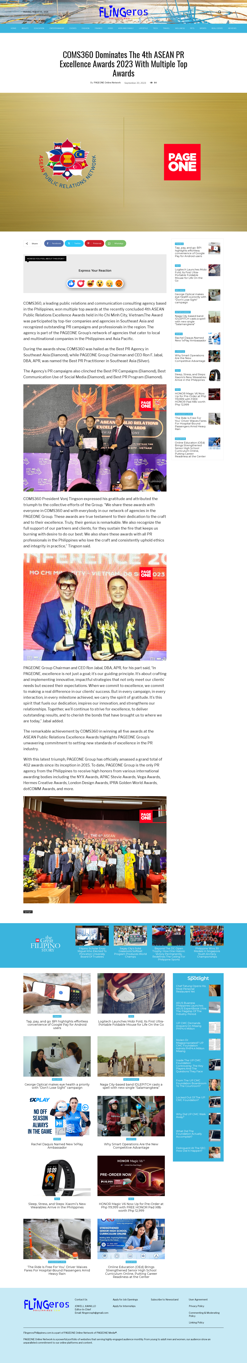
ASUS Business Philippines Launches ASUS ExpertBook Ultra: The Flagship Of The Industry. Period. (191, 1008)
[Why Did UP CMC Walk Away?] (214, 1118)
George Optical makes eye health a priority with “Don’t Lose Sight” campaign (190, 298)
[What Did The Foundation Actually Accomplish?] (214, 1135)
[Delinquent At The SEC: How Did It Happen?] (214, 1152)
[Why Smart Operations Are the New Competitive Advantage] (214, 356)
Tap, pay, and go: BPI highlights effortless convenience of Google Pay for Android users (190, 252)
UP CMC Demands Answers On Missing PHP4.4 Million (188, 1025)
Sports (179, 334)
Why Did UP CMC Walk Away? (191, 1116)
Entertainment (183, 312)
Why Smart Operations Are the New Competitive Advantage (190, 358)
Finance (179, 244)
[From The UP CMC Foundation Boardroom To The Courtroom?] (214, 1085)
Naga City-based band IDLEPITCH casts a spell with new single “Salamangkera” (190, 320)
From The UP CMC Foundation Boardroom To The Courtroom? (191, 1083)
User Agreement (198, 1299)
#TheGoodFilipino (184, 414)
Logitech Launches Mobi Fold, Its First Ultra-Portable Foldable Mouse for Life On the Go (191, 275)
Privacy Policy (196, 1306)
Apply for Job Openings (125, 1299)
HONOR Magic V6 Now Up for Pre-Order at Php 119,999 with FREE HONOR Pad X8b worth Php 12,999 (190, 399)
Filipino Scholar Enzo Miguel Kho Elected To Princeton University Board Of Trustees (92, 952)
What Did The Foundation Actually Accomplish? (189, 1133)
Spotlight (28, 912)
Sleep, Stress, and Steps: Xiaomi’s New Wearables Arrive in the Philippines (190, 377)
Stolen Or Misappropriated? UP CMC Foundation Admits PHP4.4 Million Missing (190, 1045)
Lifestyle (180, 351)
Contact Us (81, 1299)
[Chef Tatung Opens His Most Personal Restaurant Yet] (214, 990)
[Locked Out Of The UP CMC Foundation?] (214, 1102)
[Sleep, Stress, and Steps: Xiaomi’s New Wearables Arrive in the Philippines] (214, 375)
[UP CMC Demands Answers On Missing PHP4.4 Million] (214, 1027)
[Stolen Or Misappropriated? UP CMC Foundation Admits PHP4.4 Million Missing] (214, 1044)
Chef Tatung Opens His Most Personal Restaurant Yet (191, 988)
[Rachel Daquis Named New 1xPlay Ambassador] (214, 338)
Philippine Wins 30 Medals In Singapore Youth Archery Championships (207, 952)
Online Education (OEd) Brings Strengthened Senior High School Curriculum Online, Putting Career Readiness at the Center (190, 449)
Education (180, 439)
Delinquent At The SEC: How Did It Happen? (191, 1149)
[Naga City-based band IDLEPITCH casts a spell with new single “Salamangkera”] (214, 317)
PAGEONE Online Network (107, 82)
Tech (178, 266)
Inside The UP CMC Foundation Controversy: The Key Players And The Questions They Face (189, 1066)
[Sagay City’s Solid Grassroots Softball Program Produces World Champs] (130, 936)
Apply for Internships (124, 1306)
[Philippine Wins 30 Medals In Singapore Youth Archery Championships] (207, 936)
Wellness (180, 290)
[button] (220, 12)
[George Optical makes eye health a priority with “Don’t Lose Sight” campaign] (214, 295)
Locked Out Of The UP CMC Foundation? (190, 1099)
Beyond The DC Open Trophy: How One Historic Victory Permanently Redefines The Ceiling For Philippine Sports (168, 954)
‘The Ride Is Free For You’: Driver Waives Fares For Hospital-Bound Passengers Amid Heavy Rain (190, 423)
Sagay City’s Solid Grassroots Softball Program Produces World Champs (130, 952)
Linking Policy (196, 1322)
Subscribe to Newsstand (164, 1299)
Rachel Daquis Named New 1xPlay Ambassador (190, 339)
